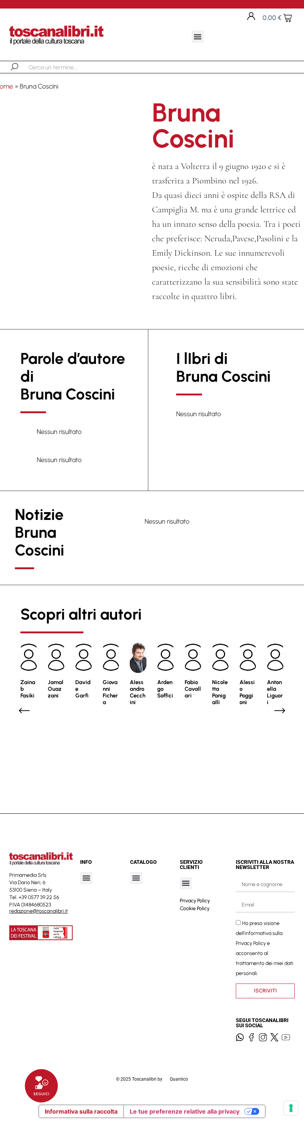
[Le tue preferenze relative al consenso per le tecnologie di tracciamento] (291, 1108)
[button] (198, 36)
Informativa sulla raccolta (81, 1111)
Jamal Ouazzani (55, 689)
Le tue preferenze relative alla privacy (184, 1111)
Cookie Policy (194, 908)
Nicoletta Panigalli (220, 692)
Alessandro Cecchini (137, 692)
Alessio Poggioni (247, 692)
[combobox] (67, 67)
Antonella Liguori (275, 692)
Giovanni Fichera (110, 692)
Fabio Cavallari (193, 689)
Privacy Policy (195, 901)
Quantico (179, 1079)
